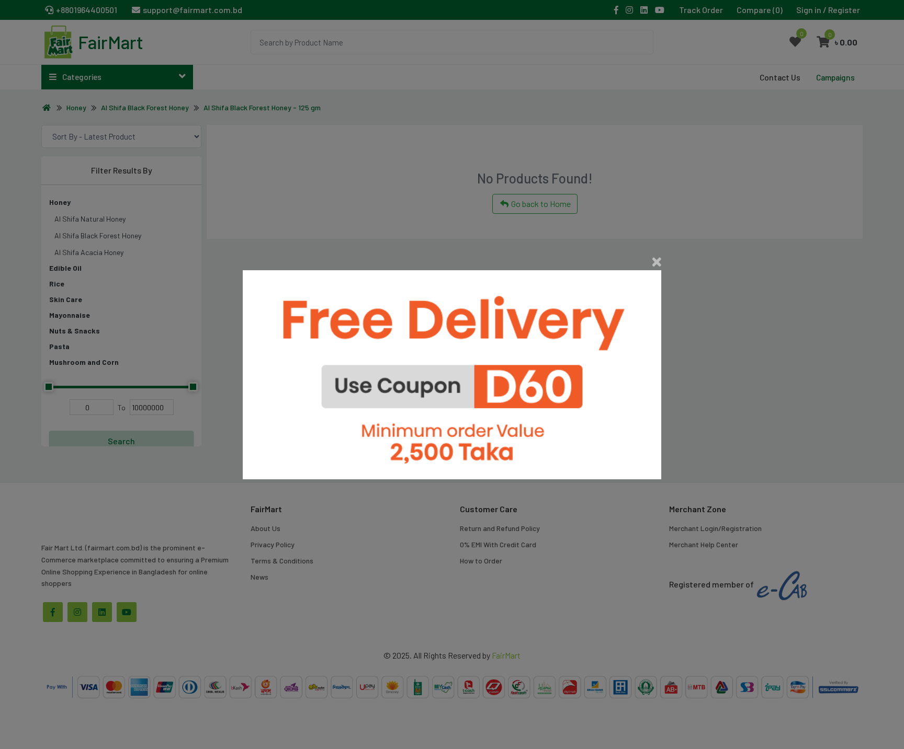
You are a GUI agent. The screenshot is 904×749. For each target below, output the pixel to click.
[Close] (656, 262)
